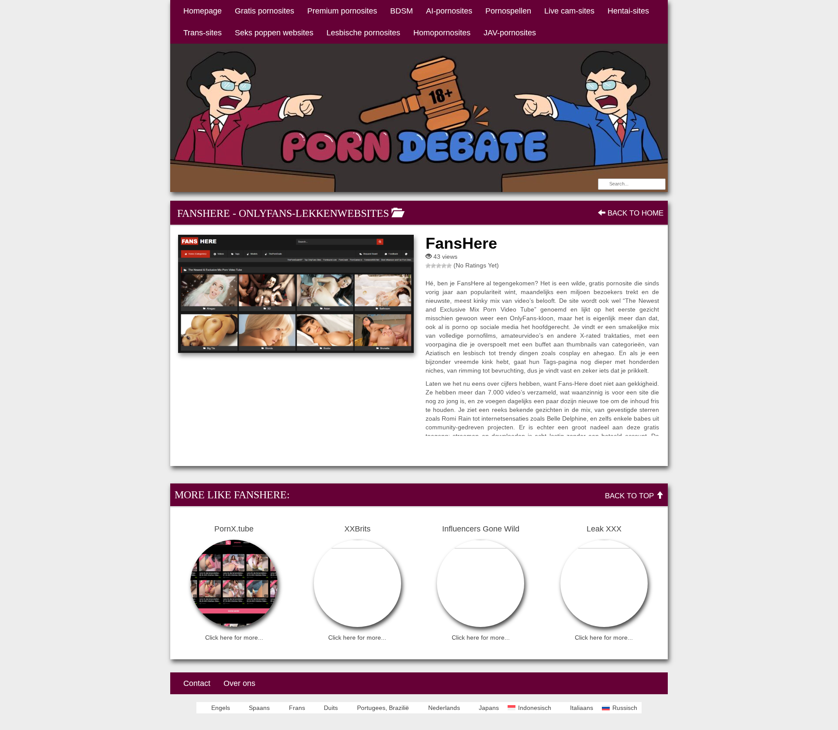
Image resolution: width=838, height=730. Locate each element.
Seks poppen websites (274, 32)
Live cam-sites (569, 11)
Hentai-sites (628, 11)
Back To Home (634, 213)
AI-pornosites (449, 11)
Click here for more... (234, 637)
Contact (196, 683)
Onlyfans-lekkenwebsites (314, 213)
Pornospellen (508, 11)
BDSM (401, 11)
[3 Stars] (438, 265)
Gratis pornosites (264, 11)
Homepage (202, 11)
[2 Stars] (433, 265)
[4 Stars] (443, 265)
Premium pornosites (342, 11)
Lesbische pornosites (363, 32)
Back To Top (630, 496)
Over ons (239, 683)
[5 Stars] (449, 265)
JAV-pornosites (510, 32)
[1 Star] (428, 265)
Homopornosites (442, 32)
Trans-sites (202, 32)
